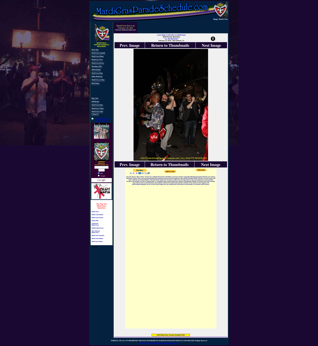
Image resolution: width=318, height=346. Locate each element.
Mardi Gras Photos (98, 56)
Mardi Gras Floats (97, 217)
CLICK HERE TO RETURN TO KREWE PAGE (171, 35)
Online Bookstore (97, 76)
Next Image (211, 45)
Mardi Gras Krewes (98, 63)
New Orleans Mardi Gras (96, 231)
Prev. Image (130, 45)
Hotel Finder (95, 83)
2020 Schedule (96, 70)
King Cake (95, 98)
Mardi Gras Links (97, 111)
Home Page (95, 50)
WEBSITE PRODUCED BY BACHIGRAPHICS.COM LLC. (159, 343)
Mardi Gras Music (97, 241)
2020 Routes (95, 101)
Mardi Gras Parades (98, 235)
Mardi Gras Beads (97, 214)
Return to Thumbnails (170, 45)
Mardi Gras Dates (97, 105)
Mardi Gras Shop (97, 73)
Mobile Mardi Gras (97, 228)
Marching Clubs (97, 66)
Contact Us (95, 114)
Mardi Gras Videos (98, 108)
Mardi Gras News (97, 60)
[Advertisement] (99, 90)
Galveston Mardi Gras (95, 224)
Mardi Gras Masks (97, 238)
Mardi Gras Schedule (98, 53)
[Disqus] (171, 216)
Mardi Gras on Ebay (98, 80)
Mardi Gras (95, 211)
